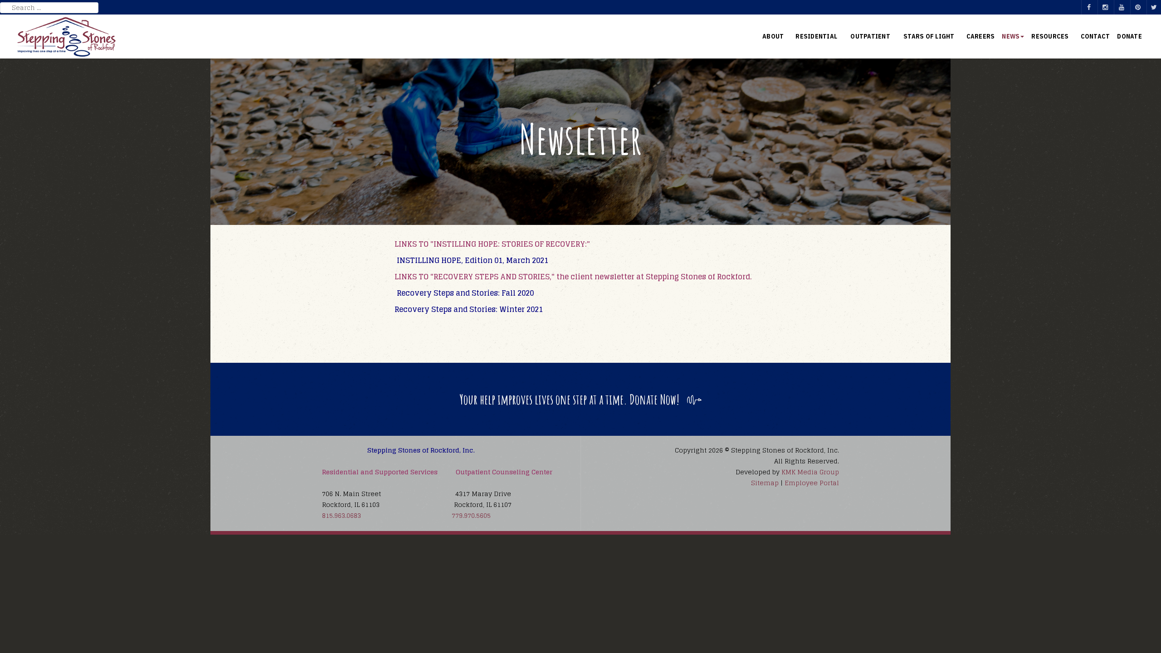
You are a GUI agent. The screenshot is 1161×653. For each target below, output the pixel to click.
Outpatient (871, 36)
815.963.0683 (341, 515)
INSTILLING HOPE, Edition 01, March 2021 (472, 260)
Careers (980, 36)
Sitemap (765, 482)
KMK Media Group (810, 472)
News (1011, 36)
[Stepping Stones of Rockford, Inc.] (66, 36)
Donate (1129, 36)
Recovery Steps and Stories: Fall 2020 (465, 293)
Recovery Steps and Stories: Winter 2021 (469, 309)
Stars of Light (929, 36)
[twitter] (1153, 7)
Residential (817, 36)
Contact (1095, 36)
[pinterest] (1137, 7)
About (773, 36)
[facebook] (1088, 7)
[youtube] (1121, 7)
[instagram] (1105, 7)
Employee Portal (812, 482)
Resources (1049, 36)
